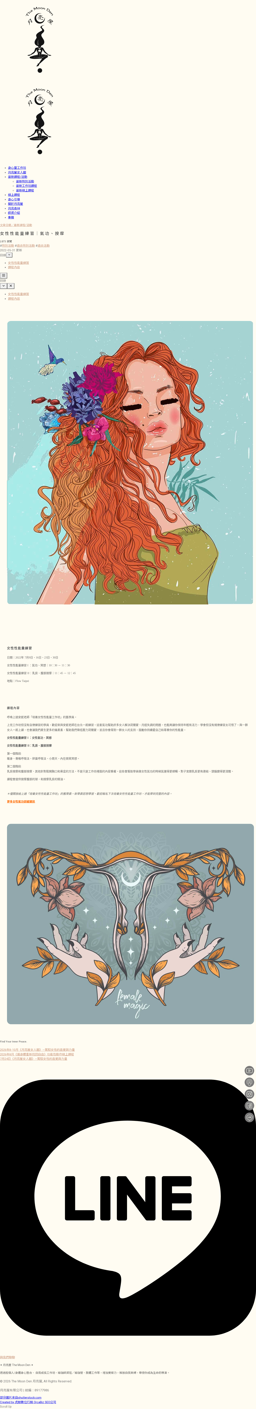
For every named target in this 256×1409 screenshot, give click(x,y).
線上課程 (14, 195)
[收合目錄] (9, 255)
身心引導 (14, 199)
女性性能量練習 (18, 263)
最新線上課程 (25, 190)
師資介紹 (14, 213)
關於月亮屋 (15, 204)
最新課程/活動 (17, 177)
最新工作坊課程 (26, 186)
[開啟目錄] (3, 276)
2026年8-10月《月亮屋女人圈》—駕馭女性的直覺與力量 (37, 1050)
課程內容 (14, 267)
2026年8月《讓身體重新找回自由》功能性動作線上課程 (37, 1054)
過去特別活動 (26, 246)
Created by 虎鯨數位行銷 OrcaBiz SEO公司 (28, 1402)
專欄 (11, 217)
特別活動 (8, 246)
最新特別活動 (25, 181)
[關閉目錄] (10, 286)
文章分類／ (7, 225)
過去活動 (44, 246)
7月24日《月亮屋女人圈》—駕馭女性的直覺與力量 (33, 1059)
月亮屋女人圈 (17, 172)
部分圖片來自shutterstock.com (20, 1397)
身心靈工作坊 (17, 168)
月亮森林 (14, 208)
